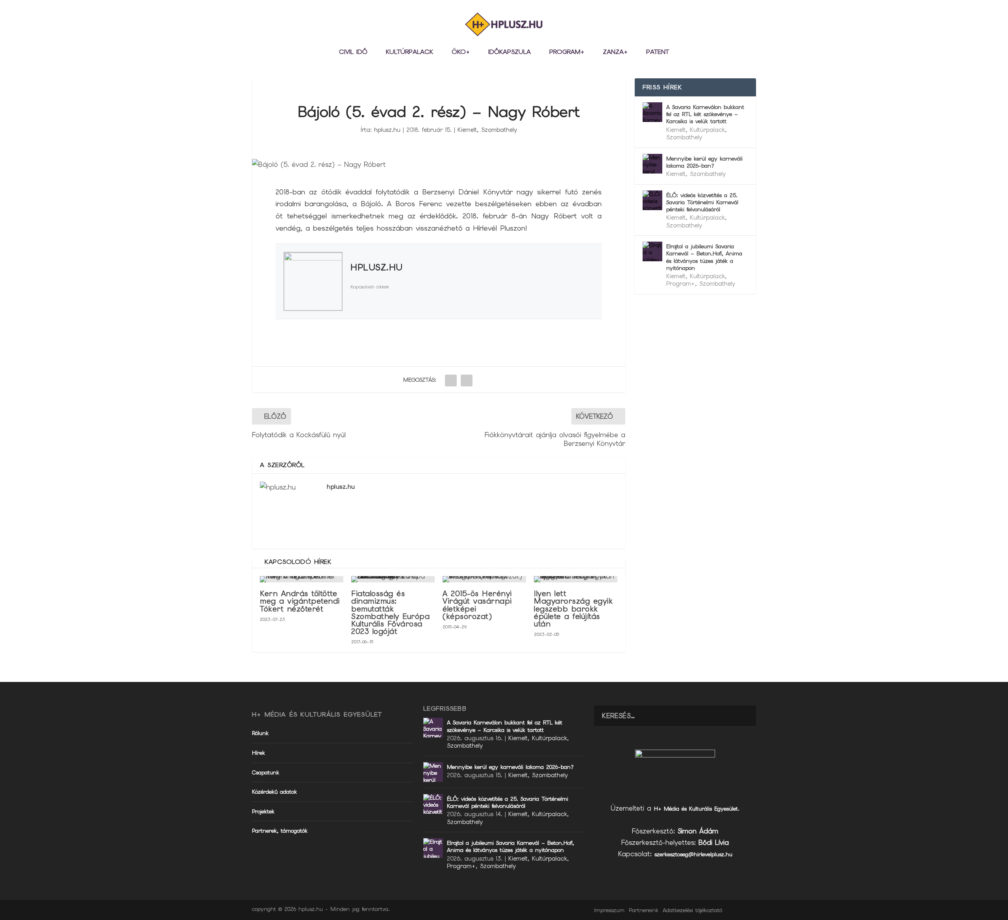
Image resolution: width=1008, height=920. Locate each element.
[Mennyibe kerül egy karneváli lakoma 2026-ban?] (652, 164)
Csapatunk (265, 772)
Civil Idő (353, 52)
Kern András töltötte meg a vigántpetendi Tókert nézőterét (300, 601)
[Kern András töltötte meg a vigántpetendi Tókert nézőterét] (301, 579)
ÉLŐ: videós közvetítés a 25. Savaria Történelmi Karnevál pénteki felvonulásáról (702, 202)
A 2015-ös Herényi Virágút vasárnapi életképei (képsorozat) (477, 605)
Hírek (258, 752)
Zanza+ (615, 52)
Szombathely (499, 130)
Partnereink (643, 910)
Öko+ (461, 52)
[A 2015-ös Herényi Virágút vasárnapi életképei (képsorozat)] (484, 579)
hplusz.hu (387, 130)
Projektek (263, 811)
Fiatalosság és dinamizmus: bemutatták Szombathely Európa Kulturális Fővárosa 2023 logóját (390, 612)
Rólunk (260, 733)
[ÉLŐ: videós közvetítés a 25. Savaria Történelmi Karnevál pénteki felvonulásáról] (652, 200)
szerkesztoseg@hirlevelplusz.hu (693, 854)
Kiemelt (467, 130)
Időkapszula (509, 52)
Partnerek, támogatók (280, 830)
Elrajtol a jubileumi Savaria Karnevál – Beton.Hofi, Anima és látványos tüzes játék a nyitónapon (704, 257)
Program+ (566, 52)
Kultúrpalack (409, 52)
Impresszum (609, 910)
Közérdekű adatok (274, 791)
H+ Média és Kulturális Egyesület (696, 808)
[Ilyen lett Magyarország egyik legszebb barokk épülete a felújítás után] (575, 579)
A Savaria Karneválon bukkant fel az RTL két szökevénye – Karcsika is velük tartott (705, 114)
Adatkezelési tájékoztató (692, 910)
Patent (657, 52)
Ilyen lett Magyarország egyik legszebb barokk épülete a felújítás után (573, 609)
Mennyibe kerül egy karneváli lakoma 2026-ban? (704, 162)
